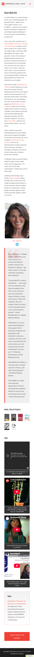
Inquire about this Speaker (17, 636)
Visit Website (17, 241)
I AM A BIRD (12, 121)
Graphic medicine (14, 178)
